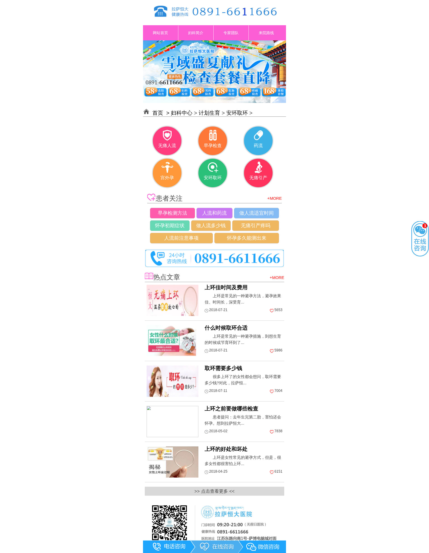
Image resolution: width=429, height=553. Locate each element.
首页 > (161, 113)
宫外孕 (167, 177)
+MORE (274, 198)
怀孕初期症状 (170, 225)
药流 (258, 145)
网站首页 (160, 33)
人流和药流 (214, 213)
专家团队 (231, 33)
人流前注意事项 (181, 238)
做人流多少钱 (211, 225)
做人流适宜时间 (256, 213)
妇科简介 (195, 33)
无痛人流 (167, 145)
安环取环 (237, 113)
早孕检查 (213, 145)
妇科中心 (181, 113)
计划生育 (209, 113)
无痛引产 (258, 177)
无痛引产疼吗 (255, 225)
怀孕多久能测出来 (246, 238)
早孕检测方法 (172, 213)
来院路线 (266, 33)
